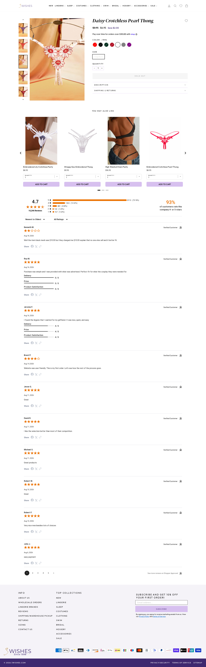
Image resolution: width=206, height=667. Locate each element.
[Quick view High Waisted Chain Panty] (123, 141)
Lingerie (59, 6)
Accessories (141, 6)
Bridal (116, 6)
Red (95, 44)
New (51, 6)
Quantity (98, 64)
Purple (129, 44)
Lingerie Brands (28, 607)
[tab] (99, 190)
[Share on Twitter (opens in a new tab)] (36, 246)
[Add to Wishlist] (186, 20)
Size (95, 52)
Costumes (81, 6)
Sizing (22, 625)
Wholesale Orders (30, 602)
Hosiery (127, 6)
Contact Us (25, 629)
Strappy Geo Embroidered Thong (78, 167)
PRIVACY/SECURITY (160, 663)
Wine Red (112, 44)
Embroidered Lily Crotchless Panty (38, 167)
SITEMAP (197, 663)
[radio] (103, 200)
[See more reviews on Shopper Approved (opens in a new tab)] (40, 246)
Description (101, 85)
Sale (153, 6)
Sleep (70, 6)
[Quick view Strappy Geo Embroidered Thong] (82, 141)
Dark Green (106, 44)
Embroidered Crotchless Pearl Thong (162, 167)
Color (100, 40)
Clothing (95, 6)
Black (100, 44)
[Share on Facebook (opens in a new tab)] (32, 246)
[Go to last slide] (20, 153)
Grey (123, 44)
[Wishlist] (181, 6)
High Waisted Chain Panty (116, 167)
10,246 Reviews (35, 211)
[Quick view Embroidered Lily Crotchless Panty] (41, 141)
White (117, 44)
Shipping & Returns (105, 90)
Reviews (23, 611)
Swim (106, 6)
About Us (24, 598)
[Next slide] (185, 153)
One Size (98, 56)
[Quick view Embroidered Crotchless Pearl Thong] (165, 141)
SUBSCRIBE (161, 609)
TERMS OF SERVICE (181, 663)
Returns (23, 620)
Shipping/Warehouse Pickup (35, 616)
